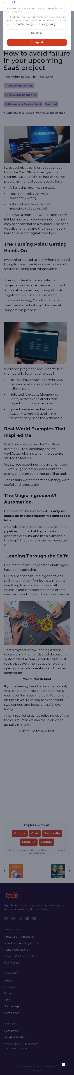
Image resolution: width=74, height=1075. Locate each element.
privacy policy (47, 24)
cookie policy (25, 24)
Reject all (37, 33)
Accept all (37, 42)
